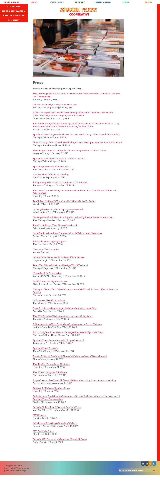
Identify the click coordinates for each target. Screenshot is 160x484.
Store (125, 2)
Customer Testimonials (46, 249)
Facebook (143, 463)
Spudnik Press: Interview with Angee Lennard (58, 340)
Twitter (154, 463)
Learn (34, 2)
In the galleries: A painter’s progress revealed (58, 209)
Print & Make (11, 2)
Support (80, 2)
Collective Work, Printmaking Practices (55, 104)
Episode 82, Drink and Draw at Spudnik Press (57, 407)
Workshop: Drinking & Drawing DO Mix (55, 423)
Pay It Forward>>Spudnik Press (50, 281)
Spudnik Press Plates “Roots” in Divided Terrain (59, 158)
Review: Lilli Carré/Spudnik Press (51, 388)
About (148, 2)
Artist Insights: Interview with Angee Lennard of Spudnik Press (68, 332)
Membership (57, 2)
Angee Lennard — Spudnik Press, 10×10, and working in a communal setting (74, 380)
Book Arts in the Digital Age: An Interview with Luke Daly (65, 308)
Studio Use (13, 6)
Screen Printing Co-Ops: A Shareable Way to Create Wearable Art (70, 356)
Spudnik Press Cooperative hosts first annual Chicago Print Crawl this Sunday (76, 134)
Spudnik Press (78, 11)
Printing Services (13, 15)
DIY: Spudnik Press (43, 431)
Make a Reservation (13, 11)
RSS (150, 463)
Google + (147, 463)
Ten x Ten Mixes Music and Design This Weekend (60, 265)
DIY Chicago (39, 415)
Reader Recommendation (73, 217)
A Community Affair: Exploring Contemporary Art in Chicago (67, 324)
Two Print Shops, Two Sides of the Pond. (55, 225)
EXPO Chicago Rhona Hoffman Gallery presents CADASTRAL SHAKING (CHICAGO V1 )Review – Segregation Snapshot (73, 114)
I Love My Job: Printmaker (47, 273)
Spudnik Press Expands (45, 348)
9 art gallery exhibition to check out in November (60, 182)
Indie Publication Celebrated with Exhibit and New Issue (67, 233)
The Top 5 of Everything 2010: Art (51, 364)
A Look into (39, 241)
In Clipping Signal (56, 241)
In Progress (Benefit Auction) (49, 300)
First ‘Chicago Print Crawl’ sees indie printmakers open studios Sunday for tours (77, 142)
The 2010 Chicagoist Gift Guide (50, 372)
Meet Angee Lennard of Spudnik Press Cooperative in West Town (69, 150)
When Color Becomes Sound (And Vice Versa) (58, 257)
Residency (14, 20)
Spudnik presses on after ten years (52, 166)
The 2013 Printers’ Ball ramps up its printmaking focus (62, 316)
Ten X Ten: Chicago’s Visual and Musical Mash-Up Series (64, 201)
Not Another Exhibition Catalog (51, 174)
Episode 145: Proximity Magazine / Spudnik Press (60, 439)
